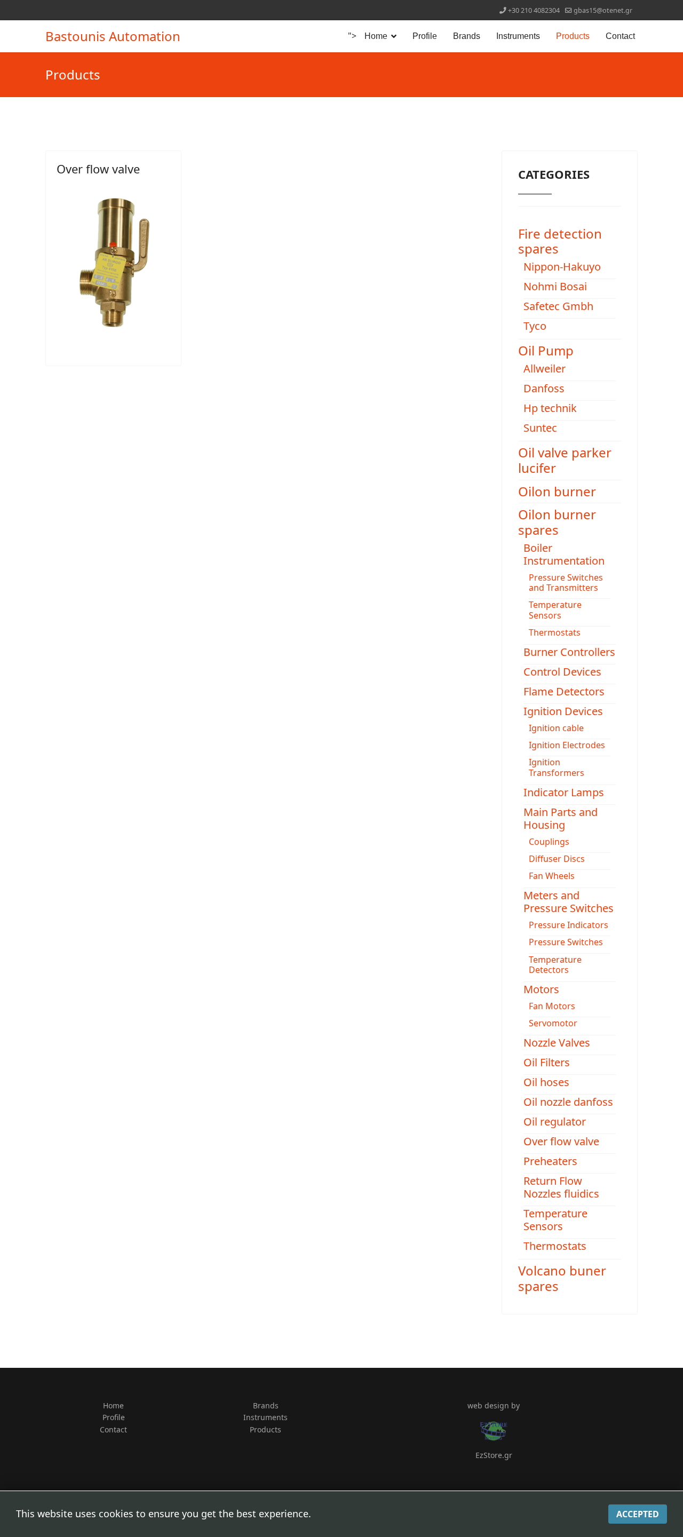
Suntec (540, 428)
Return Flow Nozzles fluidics (561, 1187)
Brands (466, 36)
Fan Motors (552, 1006)
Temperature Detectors (555, 965)
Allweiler (544, 368)
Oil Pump (546, 350)
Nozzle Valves (556, 1042)
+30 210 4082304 (534, 10)
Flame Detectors (564, 691)
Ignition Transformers (556, 767)
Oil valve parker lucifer (564, 460)
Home (375, 36)
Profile (424, 36)
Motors (541, 989)
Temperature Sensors (555, 610)
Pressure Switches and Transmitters (566, 582)
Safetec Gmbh (558, 306)
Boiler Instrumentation (564, 554)
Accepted (637, 1514)
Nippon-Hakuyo (562, 266)
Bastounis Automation (112, 36)
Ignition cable (556, 728)
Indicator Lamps (563, 792)
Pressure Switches (566, 942)
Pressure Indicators (568, 925)
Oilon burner (557, 491)
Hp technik (550, 408)
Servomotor (553, 1023)
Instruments (518, 36)
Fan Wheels (552, 876)
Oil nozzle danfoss (568, 1102)
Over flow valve (98, 169)
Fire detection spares (560, 241)
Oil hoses (546, 1082)
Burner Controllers (569, 652)
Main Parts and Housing (560, 818)
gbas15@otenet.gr (603, 10)
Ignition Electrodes (567, 745)
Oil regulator (554, 1121)
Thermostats (555, 632)
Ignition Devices (563, 711)
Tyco (534, 326)
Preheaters (550, 1161)
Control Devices (562, 671)
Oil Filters (546, 1062)
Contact (620, 36)
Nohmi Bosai (555, 286)
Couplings (549, 841)
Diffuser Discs (557, 859)
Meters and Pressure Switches (568, 901)
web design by (493, 1405)
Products (573, 36)
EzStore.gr (493, 1455)
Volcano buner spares (562, 1278)
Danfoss (544, 388)
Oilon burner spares (557, 521)
